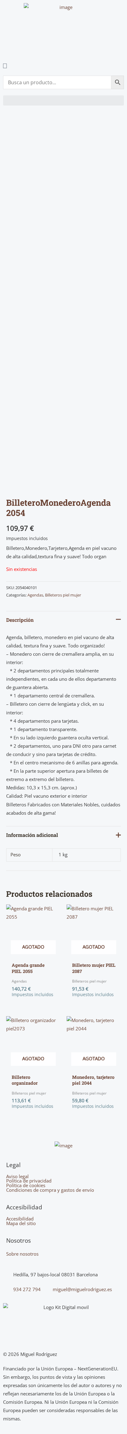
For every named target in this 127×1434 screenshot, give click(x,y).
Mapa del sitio (21, 1223)
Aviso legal (17, 1176)
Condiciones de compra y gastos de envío (50, 1190)
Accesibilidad (20, 1218)
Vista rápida (33, 953)
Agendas (35, 595)
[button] (63, 100)
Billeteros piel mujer (63, 595)
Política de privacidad (28, 1180)
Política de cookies (25, 1185)
